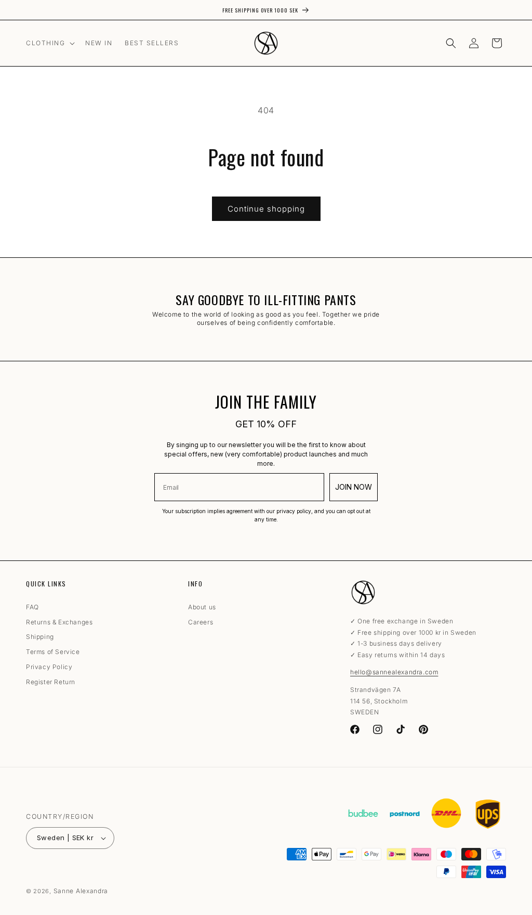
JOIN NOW (353, 486)
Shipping (40, 637)
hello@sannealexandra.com (394, 672)
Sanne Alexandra (81, 891)
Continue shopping (266, 209)
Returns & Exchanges (59, 622)
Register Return (50, 682)
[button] (49, 43)
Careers (200, 622)
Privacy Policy (49, 667)
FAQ (32, 608)
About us (202, 608)
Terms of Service (53, 652)
